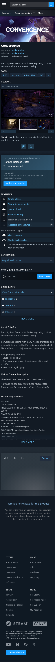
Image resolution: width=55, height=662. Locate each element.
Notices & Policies (14, 605)
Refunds (10, 615)
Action (15, 75)
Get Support (35, 605)
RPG (5, 75)
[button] (6, 12)
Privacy (9, 595)
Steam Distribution (14, 577)
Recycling (34, 577)
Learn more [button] (45, 276)
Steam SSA (11, 567)
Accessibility (11, 600)
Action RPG (29, 75)
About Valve (35, 562)
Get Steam (35, 595)
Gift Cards (10, 582)
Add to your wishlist (15, 183)
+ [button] (48, 75)
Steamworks (11, 572)
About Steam (12, 562)
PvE (41, 75)
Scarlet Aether (17, 50)
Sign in (4, 137)
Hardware (34, 572)
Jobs (32, 567)
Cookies (9, 610)
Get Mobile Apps (16, 652)
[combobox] (29, 4)
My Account (36, 610)
